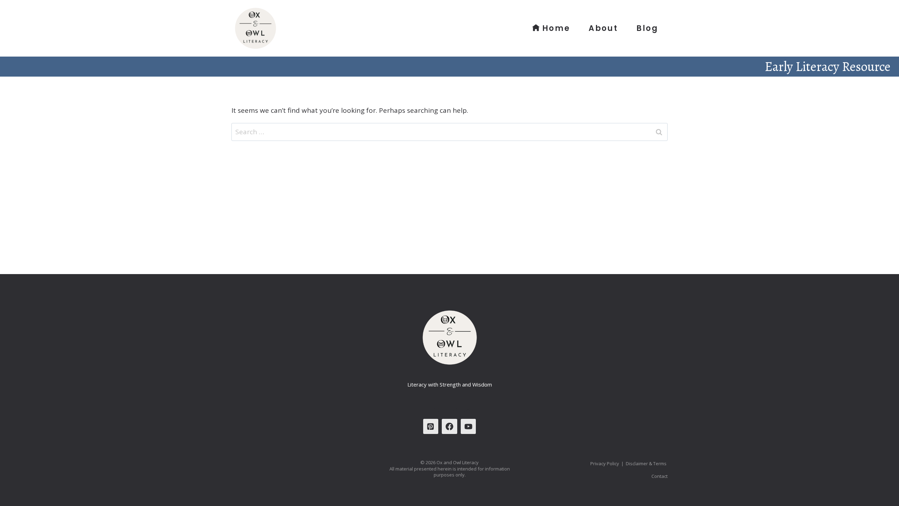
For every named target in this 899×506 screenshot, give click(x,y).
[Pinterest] (430, 426)
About (603, 28)
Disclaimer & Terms (647, 463)
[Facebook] (449, 426)
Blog (647, 28)
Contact (659, 476)
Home (556, 28)
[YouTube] (468, 426)
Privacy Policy (604, 463)
